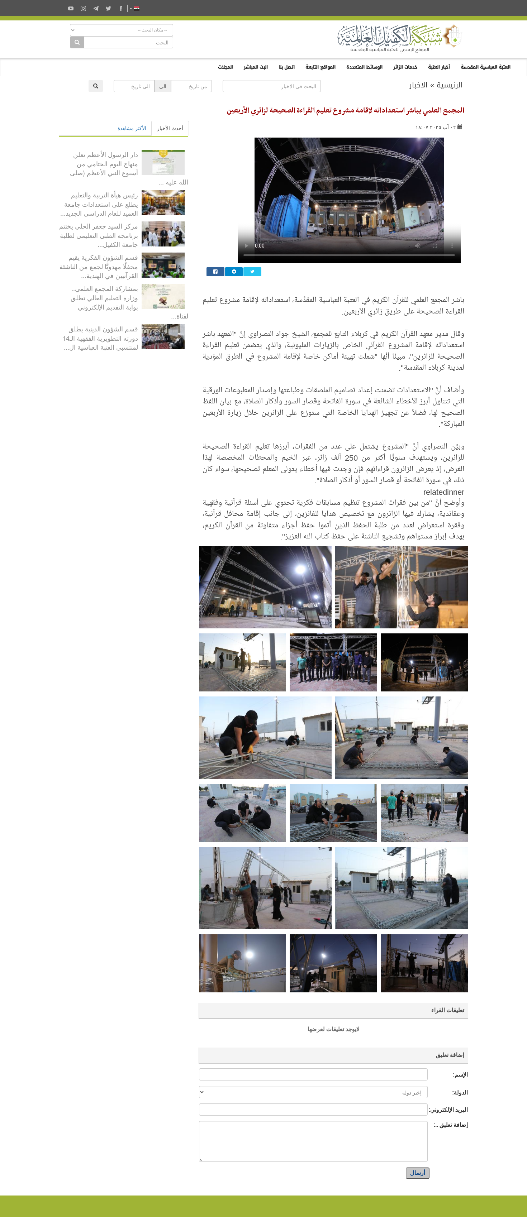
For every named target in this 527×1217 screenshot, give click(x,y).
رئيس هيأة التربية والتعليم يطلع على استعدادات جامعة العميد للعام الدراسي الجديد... (99, 203)
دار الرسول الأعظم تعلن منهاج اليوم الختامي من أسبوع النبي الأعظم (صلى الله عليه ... (129, 167)
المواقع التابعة (320, 66)
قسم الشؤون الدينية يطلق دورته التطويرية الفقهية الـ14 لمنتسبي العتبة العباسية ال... (100, 337)
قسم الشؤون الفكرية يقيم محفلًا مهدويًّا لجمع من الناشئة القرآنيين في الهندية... (99, 266)
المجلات (225, 66)
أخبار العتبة (439, 66)
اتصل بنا (287, 66)
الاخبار (418, 85)
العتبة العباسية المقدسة (486, 66)
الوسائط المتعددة (364, 66)
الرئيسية (449, 85)
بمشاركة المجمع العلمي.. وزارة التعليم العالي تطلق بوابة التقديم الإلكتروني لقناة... (129, 301)
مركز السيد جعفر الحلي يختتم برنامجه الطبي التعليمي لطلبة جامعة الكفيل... (98, 235)
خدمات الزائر (405, 66)
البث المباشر (256, 66)
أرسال (417, 1173)
